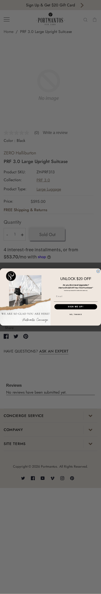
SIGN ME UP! (76, 307)
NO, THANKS (76, 314)
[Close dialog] (98, 271)
